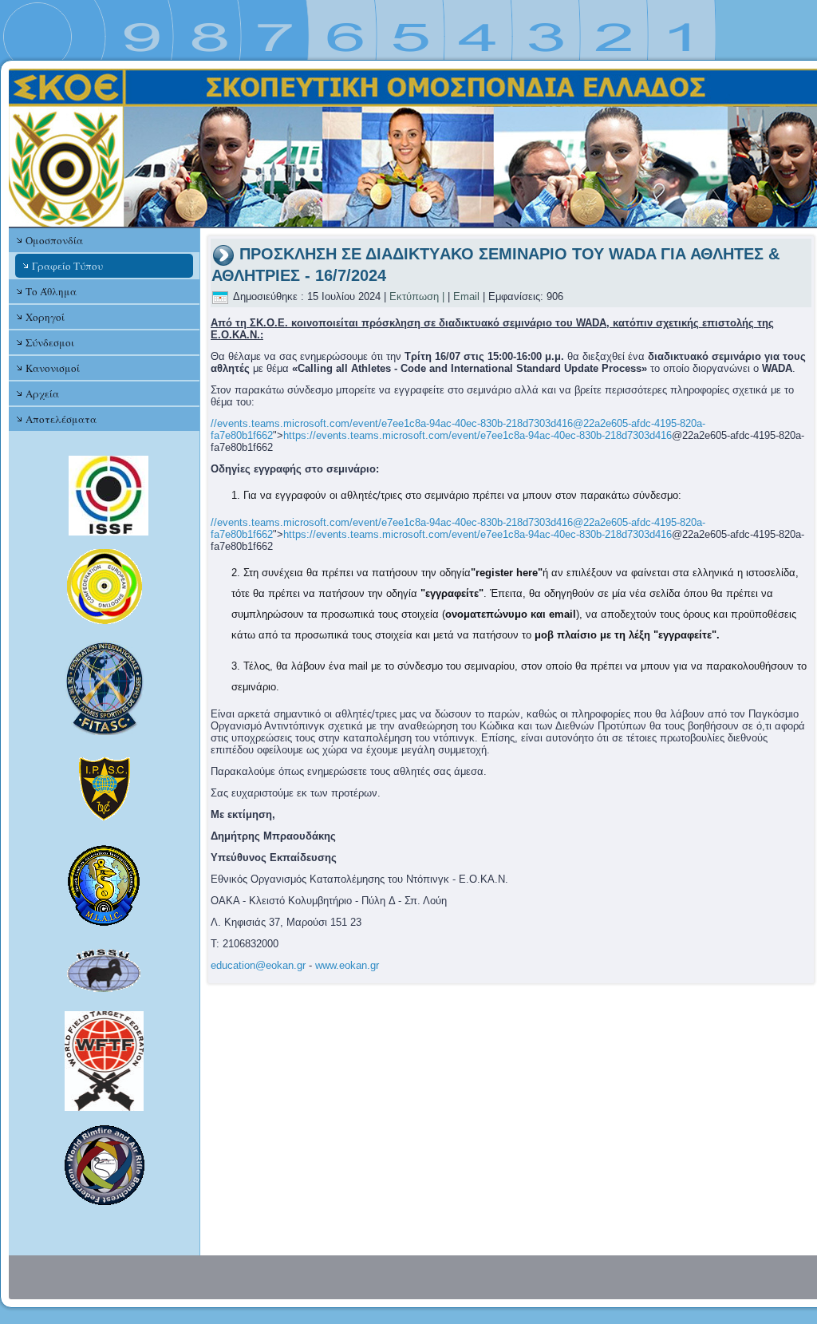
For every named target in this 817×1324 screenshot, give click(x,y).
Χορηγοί (45, 317)
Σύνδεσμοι (50, 342)
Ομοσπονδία (54, 240)
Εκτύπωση (414, 296)
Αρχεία (42, 393)
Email (466, 296)
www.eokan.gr (347, 965)
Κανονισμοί (53, 368)
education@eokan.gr (258, 965)
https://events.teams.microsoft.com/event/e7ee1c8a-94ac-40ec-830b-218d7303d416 (477, 435)
